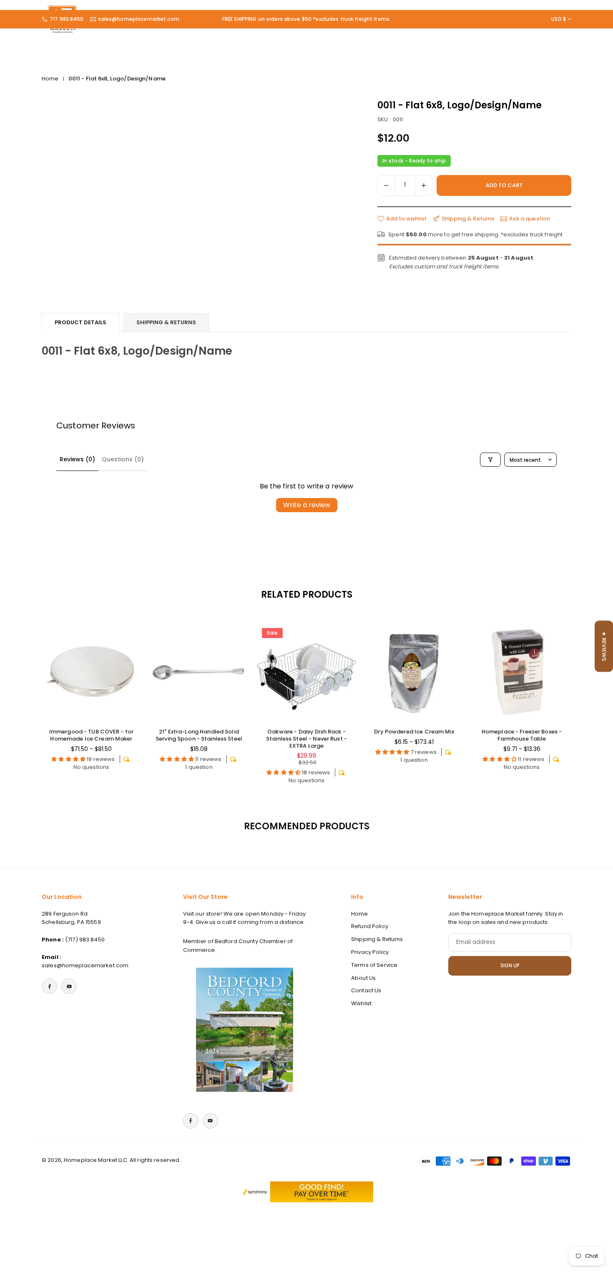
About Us (363, 978)
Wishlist (361, 1004)
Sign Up (510, 965)
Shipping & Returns (166, 322)
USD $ (558, 19)
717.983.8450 (67, 19)
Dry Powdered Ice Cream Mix (414, 732)
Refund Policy (369, 927)
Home (50, 79)
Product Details (80, 322)
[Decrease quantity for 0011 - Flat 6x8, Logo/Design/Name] (386, 185)
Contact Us (366, 991)
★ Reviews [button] (604, 646)
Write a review (306, 505)
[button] (555, 707)
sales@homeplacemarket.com (138, 19)
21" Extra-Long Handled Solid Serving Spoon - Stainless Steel (199, 735)
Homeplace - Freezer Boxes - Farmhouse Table (522, 735)
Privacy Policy (370, 952)
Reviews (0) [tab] (77, 459)
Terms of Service (374, 965)
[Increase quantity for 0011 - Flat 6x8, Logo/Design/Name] (423, 185)
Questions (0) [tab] (123, 459)
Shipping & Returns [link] (468, 218)
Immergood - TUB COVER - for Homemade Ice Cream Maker (91, 735)
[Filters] (490, 460)
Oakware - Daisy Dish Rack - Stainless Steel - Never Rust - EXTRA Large (306, 739)
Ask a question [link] (529, 218)
